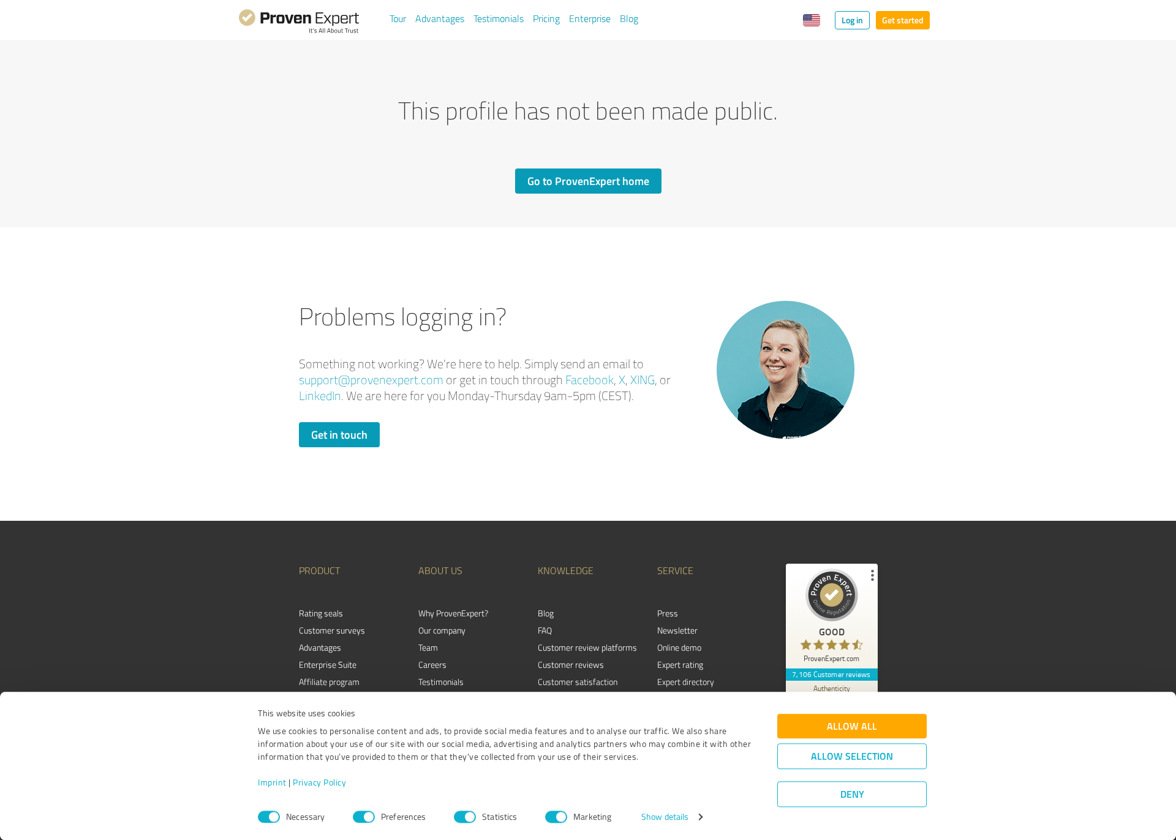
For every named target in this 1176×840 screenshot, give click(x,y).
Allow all (852, 726)
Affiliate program (329, 681)
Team (428, 647)
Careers (432, 664)
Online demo (679, 647)
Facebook (589, 379)
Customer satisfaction (577, 681)
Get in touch (339, 434)
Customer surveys (332, 630)
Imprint (272, 783)
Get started (903, 20)
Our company (442, 630)
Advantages (439, 18)
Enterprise (590, 18)
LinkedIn (320, 395)
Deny (852, 794)
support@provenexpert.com (371, 379)
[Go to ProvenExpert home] (299, 23)
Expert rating (680, 664)
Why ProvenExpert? (453, 613)
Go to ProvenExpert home (588, 181)
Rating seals (321, 613)
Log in (852, 20)
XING (642, 379)
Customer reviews (571, 664)
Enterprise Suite (327, 664)
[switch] (364, 817)
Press (667, 613)
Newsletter (677, 630)
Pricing (546, 18)
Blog (629, 18)
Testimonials (498, 18)
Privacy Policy (319, 783)
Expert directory (685, 681)
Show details (664, 817)
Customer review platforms (587, 647)
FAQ (545, 630)
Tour (398, 18)
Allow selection (852, 756)
